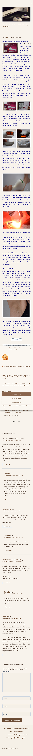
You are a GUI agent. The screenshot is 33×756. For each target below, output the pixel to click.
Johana (5, 616)
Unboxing (27, 44)
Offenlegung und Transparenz (16, 738)
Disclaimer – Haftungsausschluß (16, 735)
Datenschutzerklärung (14, 405)
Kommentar (6, 671)
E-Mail (6, 706)
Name (5, 698)
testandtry (6, 509)
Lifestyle (5, 26)
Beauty (4, 25)
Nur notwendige (16, 398)
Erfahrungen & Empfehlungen (17, 25)
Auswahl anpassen (16, 402)
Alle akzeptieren (16, 394)
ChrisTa (7, 37)
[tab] (13, 421)
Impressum (8, 728)
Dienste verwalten (6, 391)
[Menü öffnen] (31, 3)
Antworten (7, 464)
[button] (30, 349)
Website (5, 714)
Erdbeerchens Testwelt (11, 560)
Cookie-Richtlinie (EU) (21, 728)
